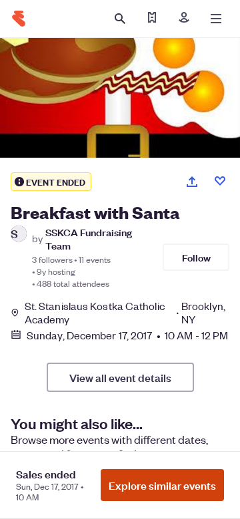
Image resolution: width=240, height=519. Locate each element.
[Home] (19, 19)
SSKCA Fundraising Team (88, 238)
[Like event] (220, 181)
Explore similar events (162, 485)
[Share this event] (192, 181)
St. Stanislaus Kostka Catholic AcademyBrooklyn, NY (125, 312)
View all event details (120, 377)
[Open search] (120, 18)
